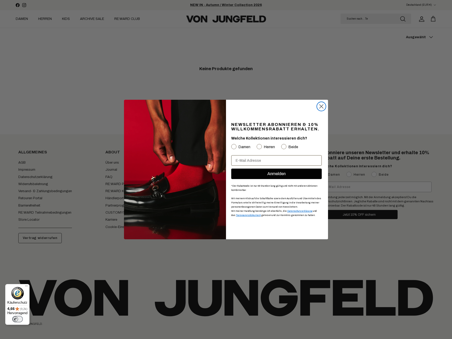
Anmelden (276, 173)
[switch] (17, 319)
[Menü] (26, 287)
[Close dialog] (321, 106)
